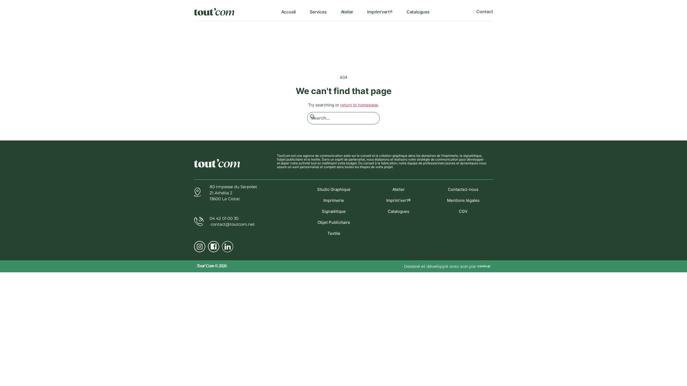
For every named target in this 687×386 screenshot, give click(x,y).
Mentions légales (463, 200)
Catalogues (418, 11)
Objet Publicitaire (333, 222)
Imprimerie (333, 200)
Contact (484, 11)
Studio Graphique (333, 189)
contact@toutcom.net (232, 224)
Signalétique (334, 211)
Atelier (347, 11)
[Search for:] (343, 118)
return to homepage (359, 104)
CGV (463, 211)
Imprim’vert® (380, 11)
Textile (333, 233)
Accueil (288, 11)
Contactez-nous (463, 189)
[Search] (312, 117)
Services (318, 11)
